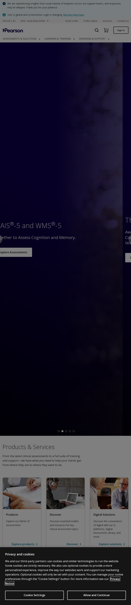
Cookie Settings (34, 595)
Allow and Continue (96, 595)
